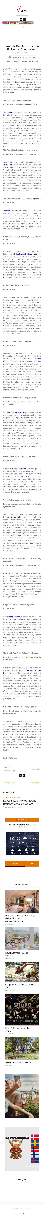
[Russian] (26, 23)
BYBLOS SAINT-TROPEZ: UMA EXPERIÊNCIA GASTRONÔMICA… (20, 919)
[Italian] (15, 23)
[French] (9, 23)
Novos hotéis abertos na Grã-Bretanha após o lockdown (19, 802)
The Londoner (8, 112)
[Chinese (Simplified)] (4, 23)
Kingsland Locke (15, 617)
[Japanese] (17, 23)
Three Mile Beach (10, 211)
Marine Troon (33, 300)
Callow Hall (15, 517)
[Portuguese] (23, 23)
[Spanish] (29, 23)
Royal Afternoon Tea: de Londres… (16, 954)
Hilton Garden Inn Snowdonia (25, 254)
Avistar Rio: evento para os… (19, 1062)
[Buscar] (32, 864)
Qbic (12, 573)
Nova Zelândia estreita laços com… (18, 1029)
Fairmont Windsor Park (17, 412)
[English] (6, 23)
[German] (12, 23)
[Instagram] (24, 19)
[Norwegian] (20, 23)
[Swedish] (31, 23)
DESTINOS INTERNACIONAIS (9, 769)
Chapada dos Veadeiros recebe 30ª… (20, 986)
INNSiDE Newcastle (18, 469)
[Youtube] (21, 19)
